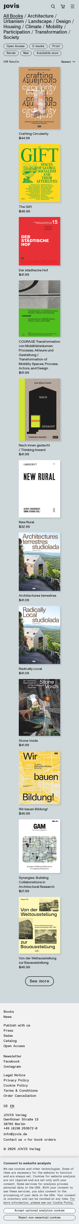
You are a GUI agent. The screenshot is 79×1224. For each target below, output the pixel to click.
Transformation (51, 32)
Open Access (16, 46)
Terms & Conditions (20, 1090)
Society (11, 37)
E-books (38, 46)
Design (63, 21)
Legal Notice (14, 1075)
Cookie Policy (15, 1085)
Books (8, 1011)
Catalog (10, 1041)
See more (39, 981)
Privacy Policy (16, 1080)
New (26, 53)
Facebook (11, 1061)
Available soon (47, 53)
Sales (8, 1036)
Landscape (40, 21)
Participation (16, 32)
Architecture (40, 16)
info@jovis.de (15, 1134)
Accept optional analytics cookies (40, 1210)
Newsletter (12, 1056)
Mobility (54, 26)
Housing (12, 26)
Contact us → (14, 1139)
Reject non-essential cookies (39, 1217)
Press (8, 1030)
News (7, 1017)
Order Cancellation (19, 1096)
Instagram (12, 1066)
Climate (33, 26)
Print (56, 46)
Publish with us (16, 1025)
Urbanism (13, 21)
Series (11, 53)
